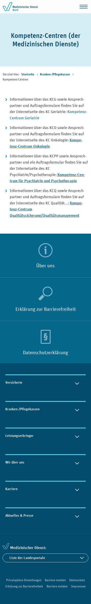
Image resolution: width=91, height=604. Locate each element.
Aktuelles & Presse (19, 515)
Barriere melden (55, 580)
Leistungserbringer (19, 435)
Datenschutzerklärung (45, 352)
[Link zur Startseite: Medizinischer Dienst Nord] (20, 6)
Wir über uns (14, 462)
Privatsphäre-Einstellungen (23, 580)
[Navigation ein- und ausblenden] (83, 7)
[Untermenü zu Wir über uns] (77, 462)
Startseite (28, 74)
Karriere (11, 489)
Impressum (78, 586)
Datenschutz (77, 580)
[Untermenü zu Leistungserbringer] (77, 436)
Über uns (45, 265)
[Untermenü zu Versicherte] (77, 382)
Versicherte (13, 382)
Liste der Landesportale (27, 557)
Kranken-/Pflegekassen (55, 74)
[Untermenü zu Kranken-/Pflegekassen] (77, 409)
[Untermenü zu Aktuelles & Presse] (77, 515)
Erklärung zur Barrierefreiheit (45, 309)
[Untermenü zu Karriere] (77, 489)
